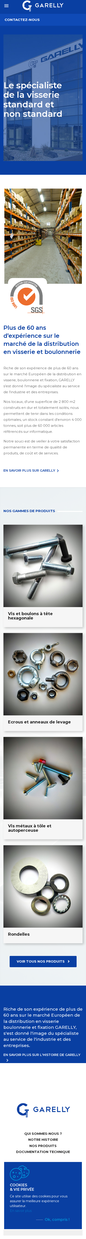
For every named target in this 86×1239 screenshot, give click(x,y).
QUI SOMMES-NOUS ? (43, 1134)
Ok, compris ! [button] (57, 1219)
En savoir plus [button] (21, 1211)
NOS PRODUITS (43, 1146)
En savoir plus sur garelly (32, 470)
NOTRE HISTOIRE (43, 1140)
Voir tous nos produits (41, 961)
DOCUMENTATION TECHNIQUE (43, 1152)
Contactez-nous (22, 19)
